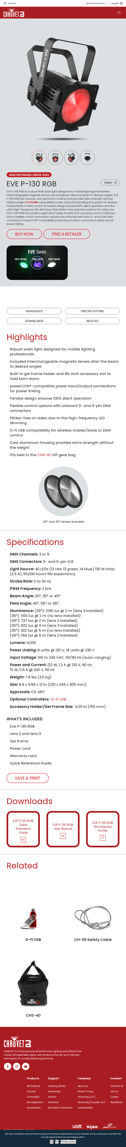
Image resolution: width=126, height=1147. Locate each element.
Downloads (34, 321)
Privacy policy (68, 1141)
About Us (83, 1086)
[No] (122, 1138)
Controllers (33, 1096)
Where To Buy (86, 1091)
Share (108, 182)
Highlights (34, 311)
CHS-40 (44, 454)
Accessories (34, 1107)
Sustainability (85, 1107)
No (56, 1141)
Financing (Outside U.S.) (91, 1102)
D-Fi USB (32, 202)
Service (52, 1096)
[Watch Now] (37, 263)
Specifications (92, 311)
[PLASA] (109, 1126)
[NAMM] (92, 1126)
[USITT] (77, 1126)
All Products (33, 1086)
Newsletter (116, 1102)
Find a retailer (67, 234)
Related (92, 321)
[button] (9, 3)
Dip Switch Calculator (60, 1107)
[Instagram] (16, 1066)
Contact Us (116, 1086)
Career (114, 1096)
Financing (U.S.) (86, 1096)
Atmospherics (35, 1102)
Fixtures (31, 1091)
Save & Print (27, 778)
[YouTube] (25, 1066)
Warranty (53, 1102)
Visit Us (114, 1091)
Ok (51, 1141)
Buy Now (24, 234)
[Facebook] (7, 1066)
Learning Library (57, 1086)
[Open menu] (119, 12)
